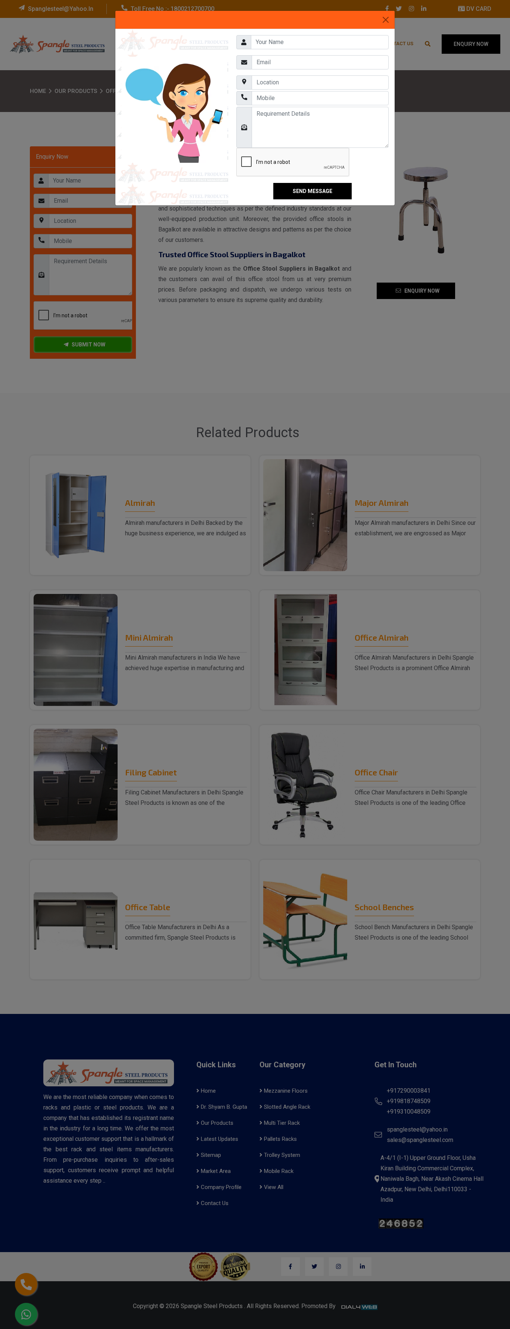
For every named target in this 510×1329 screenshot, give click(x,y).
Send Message (312, 191)
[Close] (386, 20)
